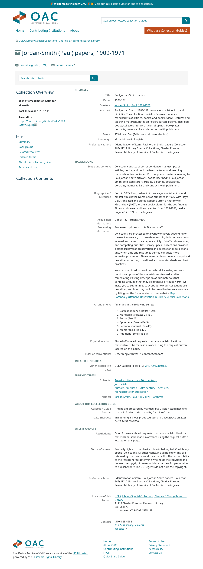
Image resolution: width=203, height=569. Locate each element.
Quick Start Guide (114, 556)
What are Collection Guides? (167, 30)
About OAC (110, 545)
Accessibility (156, 549)
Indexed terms (27, 157)
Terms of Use (156, 541)
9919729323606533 (156, 366)
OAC (35, 17)
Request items (64, 65)
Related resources (29, 152)
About (74, 30)
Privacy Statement (159, 545)
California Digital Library (47, 557)
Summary (24, 142)
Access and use (28, 167)
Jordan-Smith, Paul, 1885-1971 (132, 105)
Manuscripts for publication (131, 391)
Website (119, 528)
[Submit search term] (186, 20)
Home (20, 30)
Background (26, 147)
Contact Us (155, 552)
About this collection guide (35, 162)
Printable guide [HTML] (33, 65)
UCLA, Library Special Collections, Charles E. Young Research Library (59, 40)
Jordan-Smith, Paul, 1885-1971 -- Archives (139, 397)
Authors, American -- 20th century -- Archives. (142, 388)
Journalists (121, 384)
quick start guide (115, 4)
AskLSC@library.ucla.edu (129, 525)
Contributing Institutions (47, 30)
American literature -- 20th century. (136, 380)
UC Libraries (80, 553)
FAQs (106, 552)
